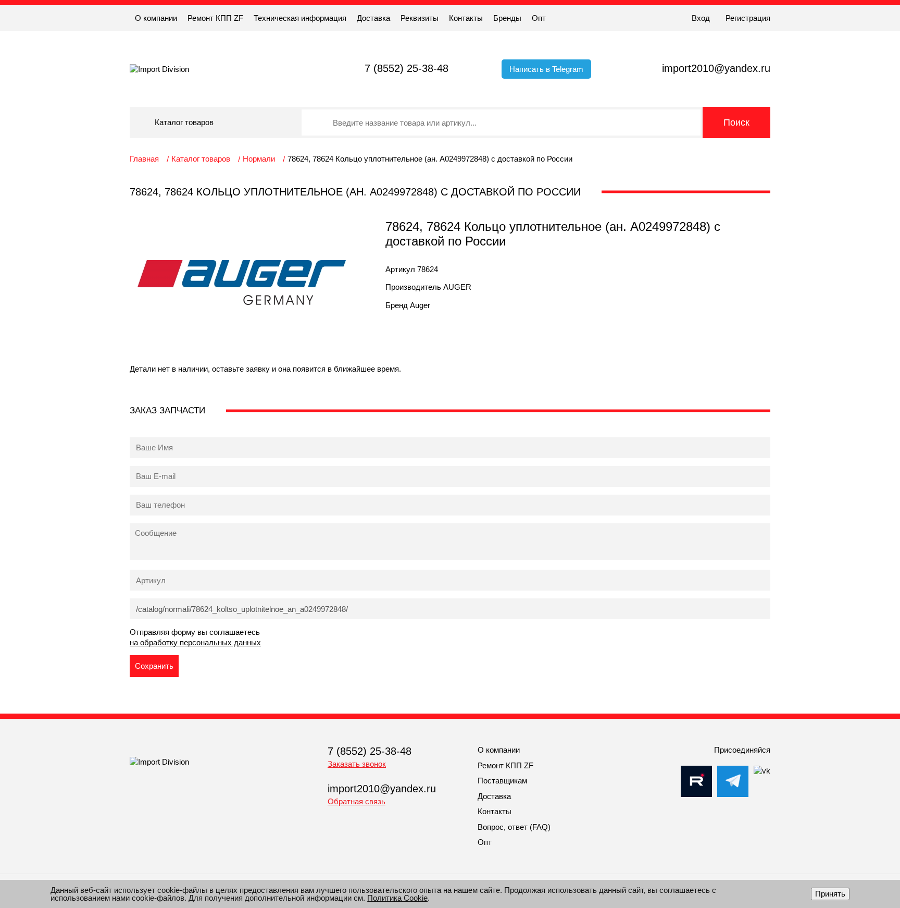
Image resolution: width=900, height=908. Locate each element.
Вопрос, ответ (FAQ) (514, 827)
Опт (539, 18)
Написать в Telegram (546, 69)
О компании (156, 18)
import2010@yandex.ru (716, 68)
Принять (830, 893)
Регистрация (748, 18)
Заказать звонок (357, 763)
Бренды (507, 18)
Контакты (466, 18)
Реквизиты (420, 18)
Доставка (373, 18)
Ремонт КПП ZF (215, 18)
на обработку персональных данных (195, 642)
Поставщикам (502, 780)
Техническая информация (300, 18)
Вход (701, 18)
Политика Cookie (397, 897)
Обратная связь (356, 801)
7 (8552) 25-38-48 (406, 68)
